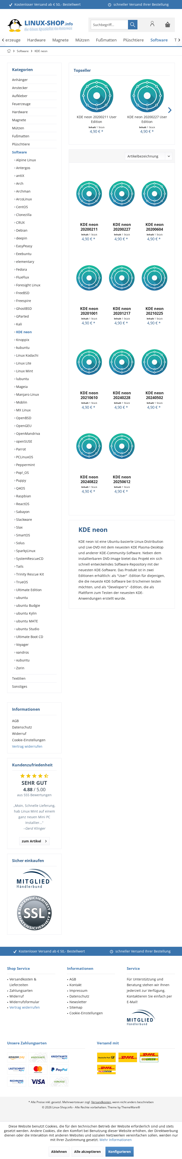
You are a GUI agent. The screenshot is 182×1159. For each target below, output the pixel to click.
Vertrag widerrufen (27, 746)
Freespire (23, 300)
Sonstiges (19, 686)
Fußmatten (20, 136)
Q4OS (20, 488)
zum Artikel (31, 841)
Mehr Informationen (116, 1139)
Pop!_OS (22, 472)
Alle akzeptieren (87, 1151)
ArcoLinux (23, 199)
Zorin (19, 668)
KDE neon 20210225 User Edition (154, 311)
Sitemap (75, 1007)
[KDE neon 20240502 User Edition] (154, 362)
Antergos (22, 168)
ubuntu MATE (26, 621)
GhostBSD (23, 308)
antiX (19, 175)
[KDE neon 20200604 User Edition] (154, 193)
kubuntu (22, 347)
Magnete (19, 120)
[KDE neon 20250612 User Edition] (122, 446)
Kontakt (75, 985)
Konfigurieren (119, 1151)
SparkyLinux (25, 550)
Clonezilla (23, 214)
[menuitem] (168, 25)
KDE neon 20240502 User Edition (154, 395)
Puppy (20, 480)
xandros (22, 652)
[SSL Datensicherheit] (34, 913)
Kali (18, 324)
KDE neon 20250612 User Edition (121, 479)
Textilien (19, 678)
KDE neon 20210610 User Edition (89, 395)
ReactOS (22, 504)
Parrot (20, 449)
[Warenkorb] (168, 27)
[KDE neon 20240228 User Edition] (122, 362)
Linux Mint (24, 371)
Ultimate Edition (28, 590)
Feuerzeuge (21, 104)
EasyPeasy (23, 246)
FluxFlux (22, 277)
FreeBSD (22, 293)
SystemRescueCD (29, 558)
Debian (21, 230)
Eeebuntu (23, 254)
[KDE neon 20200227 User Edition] (147, 95)
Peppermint (25, 465)
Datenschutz (22, 727)
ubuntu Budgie (27, 605)
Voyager (22, 644)
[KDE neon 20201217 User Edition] (122, 277)
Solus (20, 543)
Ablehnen (59, 1151)
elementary (24, 261)
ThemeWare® (130, 1107)
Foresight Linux (27, 285)
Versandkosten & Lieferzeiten (22, 982)
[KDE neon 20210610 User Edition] (89, 362)
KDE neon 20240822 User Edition (89, 479)
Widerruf (19, 733)
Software (19, 152)
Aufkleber (19, 96)
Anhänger (20, 79)
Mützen (18, 128)
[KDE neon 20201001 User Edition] (89, 277)
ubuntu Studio (27, 629)
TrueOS (21, 582)
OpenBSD (23, 418)
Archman (23, 191)
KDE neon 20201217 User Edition (121, 311)
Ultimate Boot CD (29, 636)
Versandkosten (101, 1102)
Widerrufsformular (24, 1002)
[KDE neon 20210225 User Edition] (154, 277)
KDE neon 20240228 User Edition (121, 395)
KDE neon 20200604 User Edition (154, 227)
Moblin (21, 402)
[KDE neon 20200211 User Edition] (96, 95)
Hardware (20, 112)
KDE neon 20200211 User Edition (97, 119)
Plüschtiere (21, 144)
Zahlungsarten (21, 990)
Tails (19, 566)
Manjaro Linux (27, 394)
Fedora (21, 269)
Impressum (78, 990)
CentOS (21, 207)
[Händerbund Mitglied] (34, 879)
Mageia (21, 386)
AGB (15, 721)
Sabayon (22, 511)
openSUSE (23, 441)
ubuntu (21, 597)
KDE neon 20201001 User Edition (89, 311)
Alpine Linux (25, 160)
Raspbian (23, 496)
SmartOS (22, 535)
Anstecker (20, 87)
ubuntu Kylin (26, 613)
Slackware (23, 519)
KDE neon (23, 332)
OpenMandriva (27, 433)
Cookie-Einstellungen (29, 740)
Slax (19, 527)
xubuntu (22, 660)
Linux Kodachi (26, 355)
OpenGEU (23, 425)
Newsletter (78, 1002)
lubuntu (22, 379)
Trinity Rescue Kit (29, 574)
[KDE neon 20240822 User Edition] (89, 446)
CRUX (20, 222)
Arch (19, 183)
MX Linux (23, 410)
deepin (21, 238)
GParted (22, 316)
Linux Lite (23, 363)
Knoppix (22, 339)
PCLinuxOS (24, 457)
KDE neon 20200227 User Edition (147, 119)
